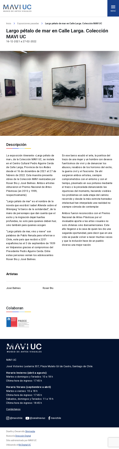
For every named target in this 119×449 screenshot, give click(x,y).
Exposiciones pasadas (28, 23)
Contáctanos (13, 409)
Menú (113, 11)
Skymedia (30, 431)
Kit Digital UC (25, 445)
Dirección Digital (23, 436)
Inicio (8, 23)
